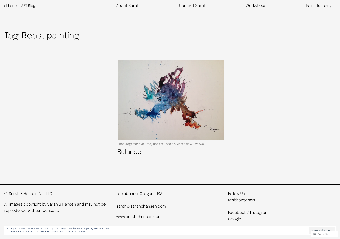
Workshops (256, 6)
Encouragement (129, 144)
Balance (129, 152)
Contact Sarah (192, 6)
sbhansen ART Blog (19, 6)
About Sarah (127, 6)
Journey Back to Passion (158, 144)
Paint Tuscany (319, 6)
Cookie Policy (78, 232)
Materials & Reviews (190, 144)
